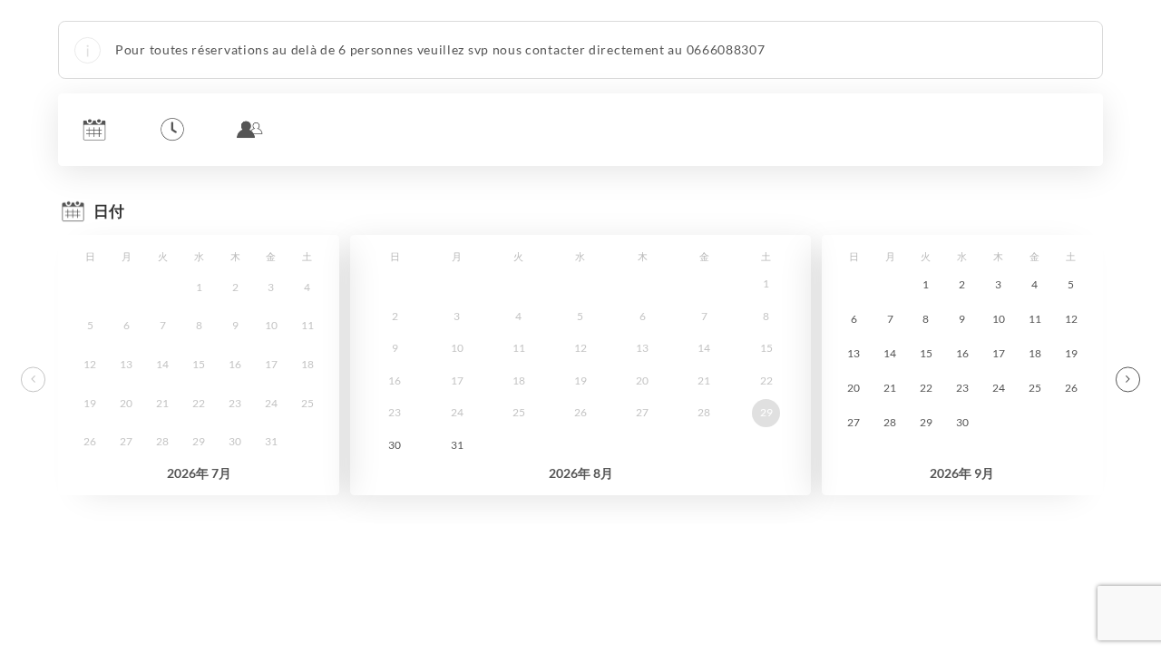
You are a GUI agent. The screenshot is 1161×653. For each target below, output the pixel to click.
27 (853, 422)
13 (853, 353)
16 (962, 353)
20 (853, 388)
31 (457, 445)
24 (998, 388)
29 (766, 412)
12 (1071, 319)
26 (1071, 388)
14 (889, 353)
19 (1071, 353)
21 (889, 388)
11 (1035, 319)
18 (1035, 353)
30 (394, 445)
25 (1035, 388)
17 (998, 353)
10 (998, 319)
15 (926, 353)
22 (926, 388)
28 (889, 422)
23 (962, 388)
